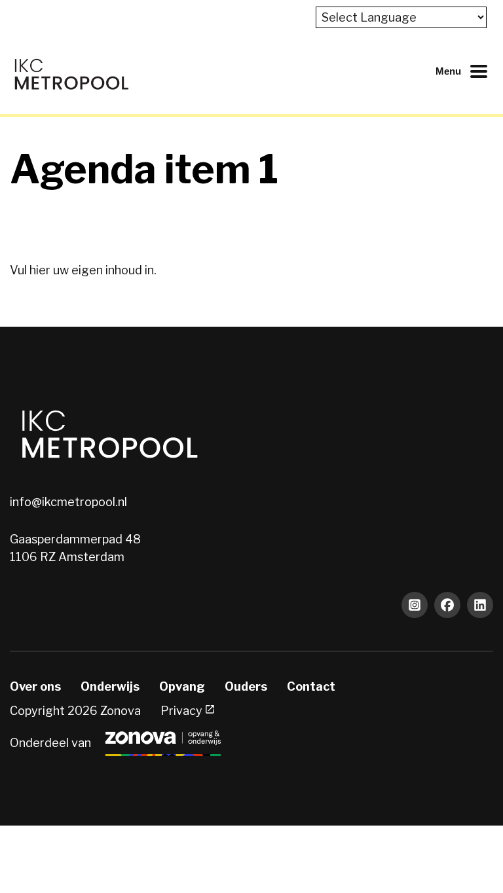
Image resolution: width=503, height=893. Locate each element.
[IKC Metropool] (71, 71)
